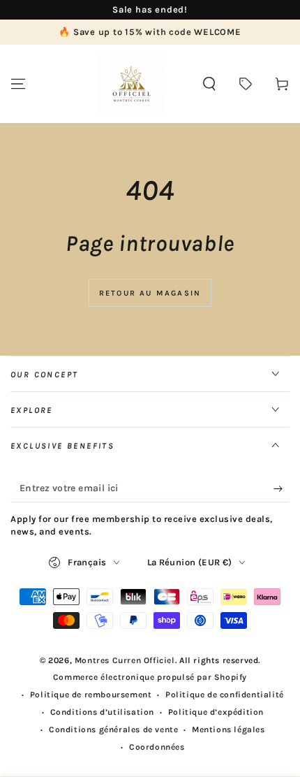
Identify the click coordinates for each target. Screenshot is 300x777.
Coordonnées (157, 747)
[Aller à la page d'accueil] (131, 84)
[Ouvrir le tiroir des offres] (245, 84)
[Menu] (18, 84)
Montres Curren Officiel (125, 660)
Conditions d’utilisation (102, 712)
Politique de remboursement (91, 694)
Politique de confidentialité (224, 694)
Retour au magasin (150, 293)
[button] (209, 84)
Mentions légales (228, 729)
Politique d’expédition (216, 712)
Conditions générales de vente (113, 729)
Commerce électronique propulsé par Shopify (150, 677)
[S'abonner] (281, 488)
